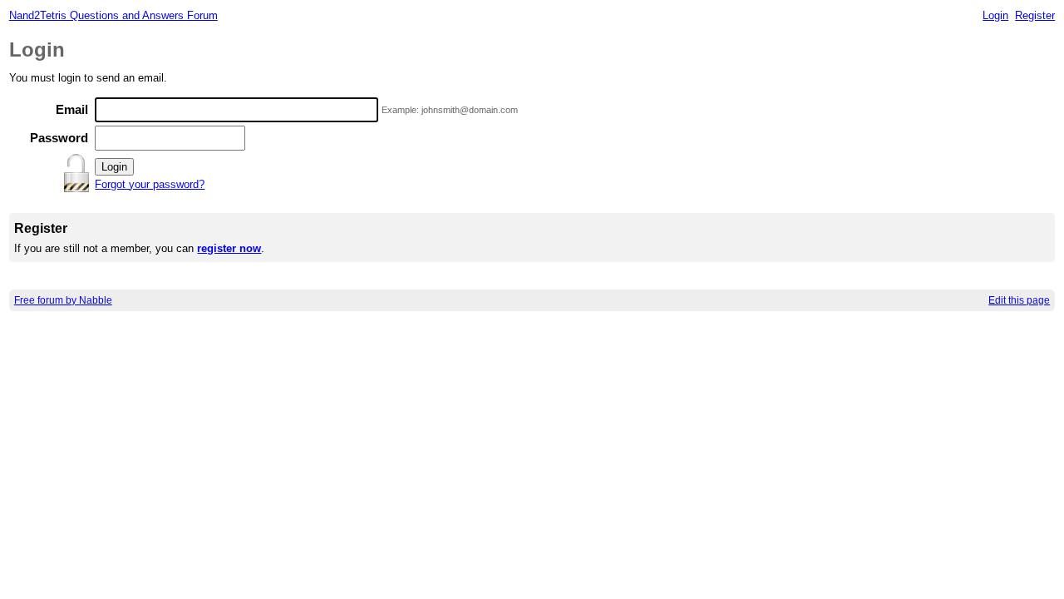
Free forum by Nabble (63, 300)
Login (995, 15)
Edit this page (1019, 300)
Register (1035, 15)
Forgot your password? (149, 184)
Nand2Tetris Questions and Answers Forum (113, 15)
